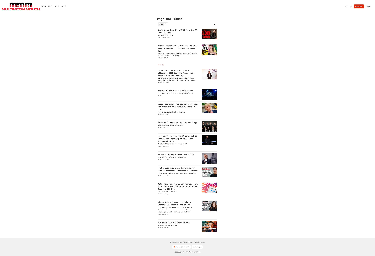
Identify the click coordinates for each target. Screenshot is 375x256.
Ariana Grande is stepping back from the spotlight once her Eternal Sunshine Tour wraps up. (178, 54)
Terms (191, 242)
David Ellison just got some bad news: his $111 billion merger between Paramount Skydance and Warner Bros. (177, 79)
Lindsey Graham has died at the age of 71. (172, 157)
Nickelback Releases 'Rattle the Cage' (178, 122)
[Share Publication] (351, 6)
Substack (178, 252)
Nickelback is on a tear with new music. (171, 125)
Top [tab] (166, 24)
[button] (44, 6)
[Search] (347, 6)
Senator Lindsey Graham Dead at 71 (176, 154)
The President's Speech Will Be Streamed (171, 112)
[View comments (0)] (172, 40)
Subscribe (358, 6)
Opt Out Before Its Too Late (167, 192)
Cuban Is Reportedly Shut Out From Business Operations (177, 173)
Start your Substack (182, 247)
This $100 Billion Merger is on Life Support (172, 144)
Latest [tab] (161, 24)
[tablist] (163, 24)
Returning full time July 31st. (167, 225)
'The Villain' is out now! (165, 35)
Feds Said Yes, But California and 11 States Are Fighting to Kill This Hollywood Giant (177, 138)
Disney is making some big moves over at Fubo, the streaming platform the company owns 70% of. (175, 211)
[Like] (159, 60)
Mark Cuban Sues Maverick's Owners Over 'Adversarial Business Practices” (178, 169)
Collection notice (199, 242)
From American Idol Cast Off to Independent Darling (175, 93)
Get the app (197, 247)
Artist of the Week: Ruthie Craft (175, 90)
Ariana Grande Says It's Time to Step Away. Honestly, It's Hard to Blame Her (178, 48)
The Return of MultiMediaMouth (174, 222)
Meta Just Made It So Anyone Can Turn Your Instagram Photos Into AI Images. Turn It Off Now (178, 186)
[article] (187, 35)
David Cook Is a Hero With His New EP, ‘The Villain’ (178, 31)
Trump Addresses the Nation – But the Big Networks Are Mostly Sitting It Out (177, 106)
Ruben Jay (166, 37)
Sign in (368, 6)
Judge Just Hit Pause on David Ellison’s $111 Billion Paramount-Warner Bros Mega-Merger (176, 73)
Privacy (185, 242)
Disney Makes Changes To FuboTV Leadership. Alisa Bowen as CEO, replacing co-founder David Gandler (176, 204)
